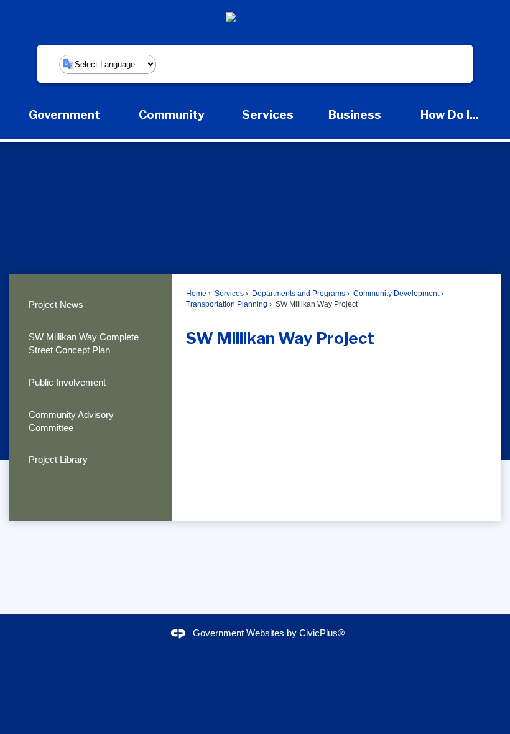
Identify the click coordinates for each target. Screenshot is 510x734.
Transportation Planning (226, 304)
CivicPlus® (322, 633)
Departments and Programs (297, 293)
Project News (56, 304)
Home (196, 293)
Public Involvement (67, 382)
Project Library (58, 459)
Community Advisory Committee (71, 421)
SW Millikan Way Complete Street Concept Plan (84, 343)
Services (228, 293)
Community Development (395, 293)
